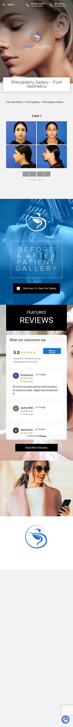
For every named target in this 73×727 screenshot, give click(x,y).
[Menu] (4, 5)
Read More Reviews (36, 447)
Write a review (52, 352)
